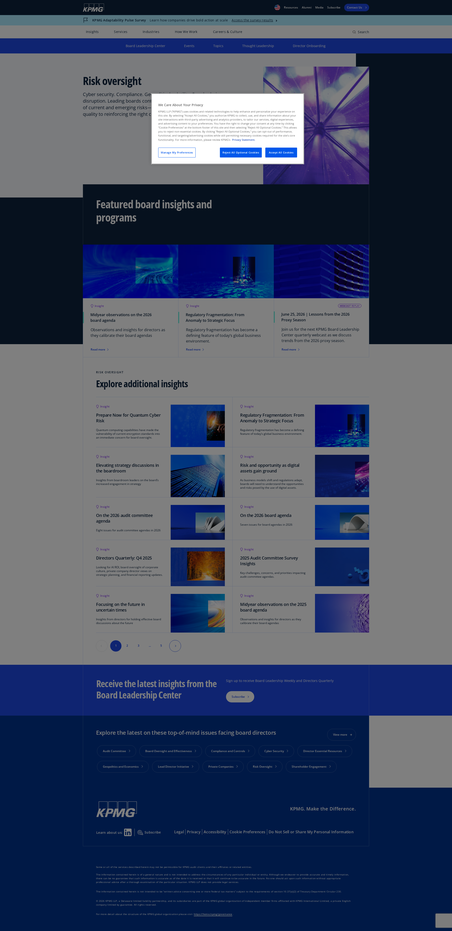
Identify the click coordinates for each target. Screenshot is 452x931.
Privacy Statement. (243, 139)
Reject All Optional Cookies (240, 152)
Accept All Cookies (281, 152)
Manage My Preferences (177, 152)
